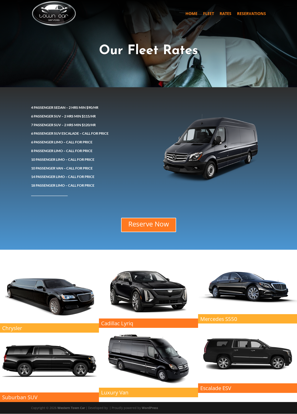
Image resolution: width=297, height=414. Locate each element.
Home (191, 14)
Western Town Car (71, 408)
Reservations (251, 14)
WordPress (150, 408)
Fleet (208, 14)
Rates (225, 14)
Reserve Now (148, 223)
